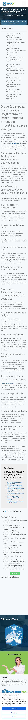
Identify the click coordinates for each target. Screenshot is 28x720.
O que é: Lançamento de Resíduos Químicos (15, 568)
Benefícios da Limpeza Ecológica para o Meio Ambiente (16, 49)
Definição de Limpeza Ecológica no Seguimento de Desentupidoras (16, 44)
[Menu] (24, 3)
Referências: (10, 98)
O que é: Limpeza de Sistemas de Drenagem (15, 520)
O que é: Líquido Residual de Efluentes (13, 550)
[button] (15, 573)
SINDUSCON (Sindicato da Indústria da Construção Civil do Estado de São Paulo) (15, 490)
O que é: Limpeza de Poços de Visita (13, 567)
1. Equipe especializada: (14, 89)
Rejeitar (14, 716)
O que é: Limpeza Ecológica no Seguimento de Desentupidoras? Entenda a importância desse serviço (16, 36)
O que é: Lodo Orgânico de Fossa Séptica (14, 559)
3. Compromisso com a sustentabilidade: (14, 95)
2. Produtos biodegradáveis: (15, 92)
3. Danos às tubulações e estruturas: (14, 81)
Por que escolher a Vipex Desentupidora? (14, 85)
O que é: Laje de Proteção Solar (11, 563)
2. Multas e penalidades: (14, 77)
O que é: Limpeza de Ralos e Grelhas (12, 545)
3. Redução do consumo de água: (15, 61)
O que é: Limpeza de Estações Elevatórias (14, 561)
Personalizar (14, 712)
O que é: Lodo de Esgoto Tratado (12, 525)
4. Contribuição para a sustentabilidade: (13, 65)
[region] (14, 706)
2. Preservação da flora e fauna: (16, 57)
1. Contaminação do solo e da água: (15, 74)
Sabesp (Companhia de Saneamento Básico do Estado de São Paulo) (15, 498)
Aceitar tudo (14, 708)
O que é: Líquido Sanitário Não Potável (13, 565)
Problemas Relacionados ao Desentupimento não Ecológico (16, 70)
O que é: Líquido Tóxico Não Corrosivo (13, 532)
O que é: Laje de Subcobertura (11, 531)
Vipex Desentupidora (8, 383)
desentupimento (14, 143)
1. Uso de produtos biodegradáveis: (12, 54)
